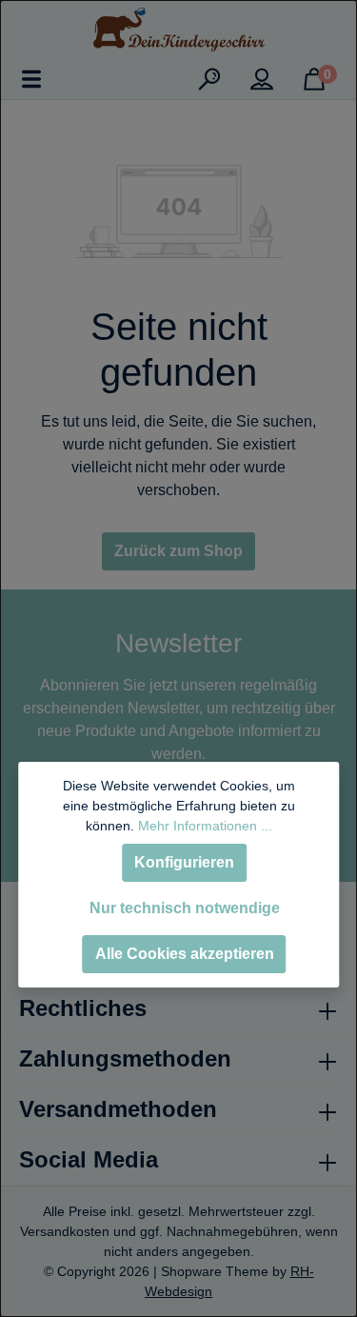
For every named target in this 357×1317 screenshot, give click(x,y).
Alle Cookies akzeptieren (184, 954)
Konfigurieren (184, 862)
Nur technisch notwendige (184, 908)
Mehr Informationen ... (205, 825)
